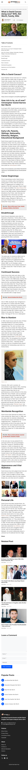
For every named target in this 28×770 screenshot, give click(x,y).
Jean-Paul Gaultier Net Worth (12, 699)
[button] (25, 2)
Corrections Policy (5, 735)
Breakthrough (4, 58)
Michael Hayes (18, 404)
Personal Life (4, 69)
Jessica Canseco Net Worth (12, 704)
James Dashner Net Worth (11, 694)
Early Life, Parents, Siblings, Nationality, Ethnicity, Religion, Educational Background (12, 53)
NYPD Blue (18, 336)
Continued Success (5, 60)
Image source (4, 381)
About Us (3, 744)
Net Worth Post (16, 764)
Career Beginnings (5, 56)
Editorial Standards (5, 749)
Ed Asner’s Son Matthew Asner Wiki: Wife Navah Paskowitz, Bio (12, 559)
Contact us (4, 746)
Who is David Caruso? (6, 46)
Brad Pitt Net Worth (10, 689)
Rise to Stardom (4, 62)
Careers (3, 751)
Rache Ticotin (5, 515)
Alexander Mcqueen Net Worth (13, 685)
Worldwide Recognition (6, 65)
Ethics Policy (4, 731)
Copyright (3, 737)
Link (17, 20)
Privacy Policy (4, 733)
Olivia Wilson (7, 19)
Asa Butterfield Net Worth (11, 680)
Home (2, 9)
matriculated (12, 165)
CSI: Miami (8, 454)
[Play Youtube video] (14, 247)
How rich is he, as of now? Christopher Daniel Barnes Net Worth (11, 49)
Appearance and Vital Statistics (8, 67)
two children (16, 526)
